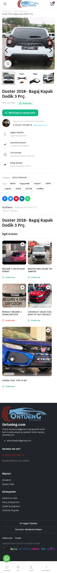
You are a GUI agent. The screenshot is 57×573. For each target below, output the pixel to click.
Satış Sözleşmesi (10, 502)
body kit (37, 183)
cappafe (8, 189)
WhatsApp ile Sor (41, 125)
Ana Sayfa (6, 11)
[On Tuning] (28, 4)
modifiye (40, 189)
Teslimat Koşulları (10, 510)
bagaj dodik (25, 183)
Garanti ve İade (9, 498)
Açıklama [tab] (7, 207)
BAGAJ (12, 183)
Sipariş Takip (8, 484)
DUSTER (29, 189)
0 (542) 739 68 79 (13, 455)
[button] (8, 63)
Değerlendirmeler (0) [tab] (25, 207)
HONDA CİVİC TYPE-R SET (14, 380)
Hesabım (6, 480)
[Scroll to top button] (52, 560)
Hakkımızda (7, 538)
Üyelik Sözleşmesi (11, 506)
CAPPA (48, 183)
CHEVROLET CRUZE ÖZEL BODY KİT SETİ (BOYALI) (40, 313)
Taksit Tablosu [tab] (10, 210)
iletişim (18, 538)
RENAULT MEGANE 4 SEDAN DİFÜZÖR (12, 313)
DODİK (18, 189)
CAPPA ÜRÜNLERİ (20, 11)
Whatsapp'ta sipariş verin (22, 112)
